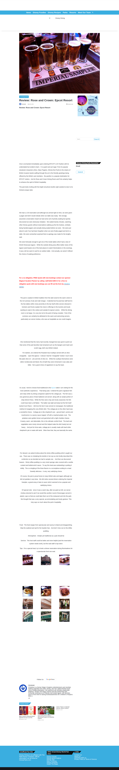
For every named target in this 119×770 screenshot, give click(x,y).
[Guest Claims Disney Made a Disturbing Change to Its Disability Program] (46, 710)
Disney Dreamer (52, 762)
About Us (77, 756)
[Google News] (50, 679)
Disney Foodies (39, 12)
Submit (80, 172)
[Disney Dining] (59, 22)
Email (78, 166)
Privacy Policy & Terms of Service (85, 759)
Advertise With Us (80, 758)
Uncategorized (24, 96)
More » (30, 696)
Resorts (72, 12)
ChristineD (24, 104)
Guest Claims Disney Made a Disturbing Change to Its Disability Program (46, 717)
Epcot (53, 388)
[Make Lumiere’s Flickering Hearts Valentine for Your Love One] (27, 710)
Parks (65, 12)
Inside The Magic (52, 764)
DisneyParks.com (25, 760)
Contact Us (78, 755)
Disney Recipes (54, 12)
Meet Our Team (84, 12)
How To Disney (52, 761)
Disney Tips (51, 760)
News (28, 12)
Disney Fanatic (52, 757)
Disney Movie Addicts (54, 758)
